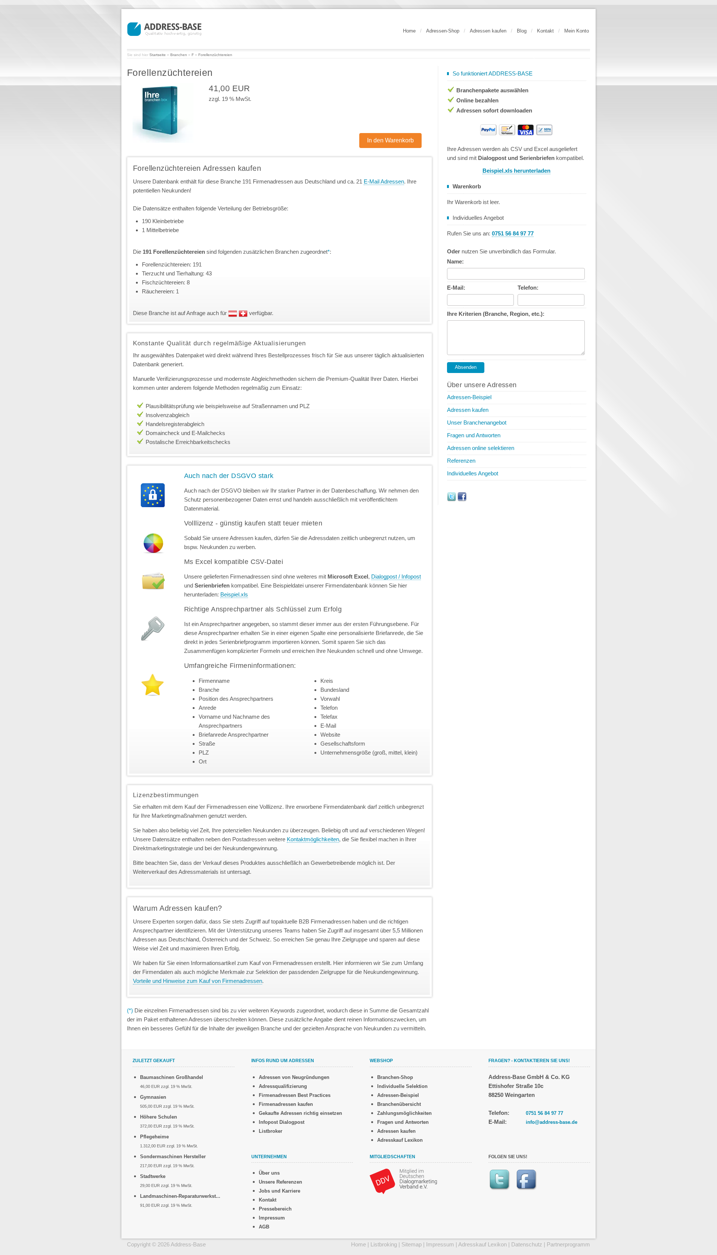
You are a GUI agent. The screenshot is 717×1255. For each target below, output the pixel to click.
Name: (455, 261)
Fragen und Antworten (473, 435)
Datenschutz (526, 1244)
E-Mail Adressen (384, 181)
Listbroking (383, 1244)
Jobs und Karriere (279, 1191)
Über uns (269, 1173)
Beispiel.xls (234, 594)
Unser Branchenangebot (476, 422)
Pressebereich (275, 1209)
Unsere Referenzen (280, 1182)
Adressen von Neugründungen (294, 1077)
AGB (264, 1227)
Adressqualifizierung (283, 1086)
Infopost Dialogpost (281, 1122)
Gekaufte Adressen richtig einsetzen (300, 1113)
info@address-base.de (551, 1122)
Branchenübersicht (399, 1104)
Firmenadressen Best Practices (294, 1095)
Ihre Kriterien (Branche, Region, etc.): (495, 314)
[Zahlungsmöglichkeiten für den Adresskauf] (516, 129)
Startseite (157, 55)
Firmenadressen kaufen (286, 1104)
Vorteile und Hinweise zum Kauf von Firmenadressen (197, 981)
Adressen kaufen (488, 31)
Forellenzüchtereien (215, 55)
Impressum (272, 1218)
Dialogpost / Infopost (396, 576)
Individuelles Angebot (472, 473)
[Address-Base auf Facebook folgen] (461, 496)
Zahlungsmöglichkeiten (404, 1113)
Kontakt (545, 31)
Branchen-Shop (395, 1077)
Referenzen (461, 460)
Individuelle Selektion (402, 1086)
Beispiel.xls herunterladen (516, 170)
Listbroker (270, 1131)
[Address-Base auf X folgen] (451, 496)
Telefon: (528, 287)
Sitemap (411, 1244)
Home (409, 31)
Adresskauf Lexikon (400, 1140)
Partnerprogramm (568, 1244)
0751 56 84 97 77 (544, 1113)
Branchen (178, 55)
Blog (522, 31)
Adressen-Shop (442, 31)
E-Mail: (456, 287)
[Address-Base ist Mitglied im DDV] (403, 1181)
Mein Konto (576, 31)
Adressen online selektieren (480, 448)
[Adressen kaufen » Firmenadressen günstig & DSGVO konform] (164, 28)
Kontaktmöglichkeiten (313, 839)
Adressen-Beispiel (469, 397)
